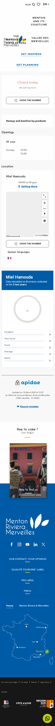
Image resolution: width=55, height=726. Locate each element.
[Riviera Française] (6, 704)
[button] (33, 4)
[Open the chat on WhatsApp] (47, 718)
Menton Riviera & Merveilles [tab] (34, 606)
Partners (34, 682)
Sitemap (4, 692)
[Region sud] (45, 704)
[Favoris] (39, 4)
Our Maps (24, 682)
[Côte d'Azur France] (23, 704)
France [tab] (9, 606)
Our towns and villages (9, 682)
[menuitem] (39, 21)
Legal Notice (44, 682)
